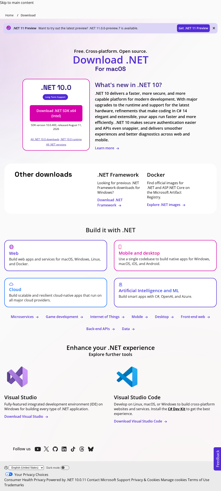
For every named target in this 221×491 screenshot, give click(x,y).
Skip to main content (17, 2)
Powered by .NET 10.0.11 (66, 479)
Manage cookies (174, 479)
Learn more (105, 148)
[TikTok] (73, 449)
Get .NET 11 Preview (193, 28)
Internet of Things (105, 316)
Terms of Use (198, 479)
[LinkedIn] (64, 449)
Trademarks (14, 485)
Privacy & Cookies (145, 479)
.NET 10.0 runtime (71, 139)
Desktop (162, 316)
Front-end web (193, 316)
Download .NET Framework (110, 202)
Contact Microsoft (101, 479)
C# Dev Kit (176, 409)
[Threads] (81, 449)
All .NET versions (56, 144)
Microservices (23, 316)
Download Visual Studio (24, 416)
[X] (46, 449)
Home (9, 15)
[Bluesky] (90, 449)
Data (126, 328)
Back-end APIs (98, 328)
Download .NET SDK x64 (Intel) (56, 113)
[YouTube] (37, 449)
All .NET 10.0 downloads (45, 139)
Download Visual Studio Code (138, 421)
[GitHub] (55, 449)
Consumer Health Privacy (25, 479)
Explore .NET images (164, 204)
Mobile (138, 316)
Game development (62, 316)
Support (123, 479)
